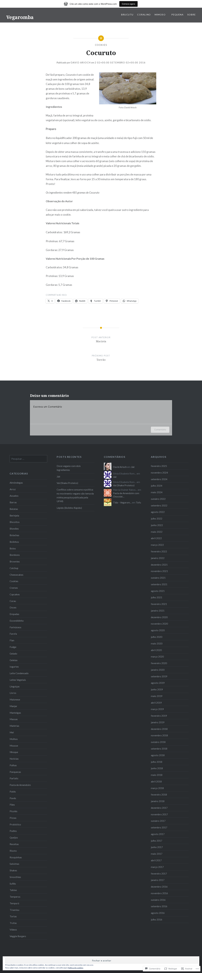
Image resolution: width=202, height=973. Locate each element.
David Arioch (81, 62)
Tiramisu (14, 909)
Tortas (13, 916)
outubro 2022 (158, 498)
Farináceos (15, 627)
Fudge (13, 647)
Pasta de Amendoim (20, 785)
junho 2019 (157, 689)
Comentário (160, 429)
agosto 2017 (158, 834)
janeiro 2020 (157, 669)
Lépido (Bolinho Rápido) (69, 507)
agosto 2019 (158, 682)
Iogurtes (14, 666)
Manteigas (15, 712)
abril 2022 (156, 538)
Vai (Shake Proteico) (67, 483)
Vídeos (13, 929)
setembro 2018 (159, 748)
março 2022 (157, 544)
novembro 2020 (159, 623)
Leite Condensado (19, 673)
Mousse (14, 745)
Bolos (13, 548)
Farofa (13, 633)
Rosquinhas (16, 857)
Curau (13, 601)
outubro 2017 (158, 820)
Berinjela (14, 515)
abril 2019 (156, 702)
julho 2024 (156, 485)
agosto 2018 (158, 755)
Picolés (13, 811)
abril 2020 (156, 650)
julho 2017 (156, 840)
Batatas (14, 509)
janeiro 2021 (157, 610)
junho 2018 (157, 768)
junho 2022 (157, 525)
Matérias (14, 725)
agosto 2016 (158, 912)
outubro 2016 (158, 899)
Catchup (14, 568)
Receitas (14, 844)
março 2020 (157, 656)
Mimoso (161, 14)
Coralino (144, 14)
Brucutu (127, 14)
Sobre (191, 14)
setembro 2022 (159, 505)
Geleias (14, 660)
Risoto (13, 850)
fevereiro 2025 (159, 466)
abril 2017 (156, 860)
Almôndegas (16, 482)
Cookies (101, 44)
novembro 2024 (159, 472)
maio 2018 (156, 774)
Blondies (14, 528)
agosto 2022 (158, 511)
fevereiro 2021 (159, 604)
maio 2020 (156, 643)
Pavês (13, 798)
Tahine (13, 890)
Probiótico (15, 824)
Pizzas (13, 817)
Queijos (14, 837)
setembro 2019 (159, 676)
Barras (13, 502)
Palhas (13, 765)
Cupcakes (15, 594)
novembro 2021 (159, 571)
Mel (12, 732)
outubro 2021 (158, 577)
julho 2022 (156, 518)
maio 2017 (156, 853)
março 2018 (157, 788)
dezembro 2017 (159, 807)
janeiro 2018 (157, 801)
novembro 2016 (159, 893)
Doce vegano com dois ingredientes (69, 468)
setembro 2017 (159, 827)
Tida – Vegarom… (122, 502)
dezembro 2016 (159, 886)
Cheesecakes (16, 574)
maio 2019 (156, 696)
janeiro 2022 (157, 558)
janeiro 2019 (157, 722)
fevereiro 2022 (159, 551)
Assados (14, 495)
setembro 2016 (159, 906)
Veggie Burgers (18, 936)
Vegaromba (20, 17)
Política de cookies (75, 968)
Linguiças (15, 686)
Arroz (13, 489)
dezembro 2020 (159, 617)
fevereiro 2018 (159, 794)
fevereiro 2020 (159, 663)
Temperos (15, 896)
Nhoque (14, 752)
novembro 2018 (159, 735)
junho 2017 (157, 847)
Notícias (14, 758)
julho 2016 (156, 919)
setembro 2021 (159, 584)
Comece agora (128, 4)
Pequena (177, 14)
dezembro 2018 (159, 729)
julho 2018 (156, 761)
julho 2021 (156, 597)
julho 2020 (156, 636)
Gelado (13, 653)
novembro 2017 (159, 814)
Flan (12, 640)
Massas (14, 719)
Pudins (13, 830)
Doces (13, 607)
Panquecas (15, 771)
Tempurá (14, 903)
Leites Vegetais (18, 679)
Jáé (58, 476)
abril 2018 (156, 781)
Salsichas (14, 863)
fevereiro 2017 (159, 873)
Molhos (14, 739)
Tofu (138, 502)
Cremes (14, 587)
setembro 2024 (159, 479)
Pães (12, 804)
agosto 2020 (158, 630)
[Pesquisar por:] (28, 458)
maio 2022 (156, 531)
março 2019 (157, 709)
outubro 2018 (158, 742)
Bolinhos (14, 541)
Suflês (13, 883)
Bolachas (14, 535)
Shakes (13, 870)
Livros (13, 692)
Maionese (15, 699)
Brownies (15, 561)
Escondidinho (17, 620)
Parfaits (14, 778)
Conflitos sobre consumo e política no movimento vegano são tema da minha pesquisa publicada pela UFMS (75, 495)
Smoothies (15, 877)
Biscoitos (15, 522)
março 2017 (157, 867)
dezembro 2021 (159, 564)
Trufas (13, 923)
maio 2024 (156, 492)
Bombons (15, 554)
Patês (13, 791)
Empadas (14, 614)
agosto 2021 (158, 590)
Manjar (13, 706)
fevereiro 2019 (159, 715)
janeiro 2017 (157, 880)
